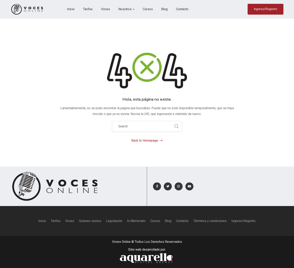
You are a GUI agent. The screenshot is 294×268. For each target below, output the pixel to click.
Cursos (148, 9)
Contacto (182, 9)
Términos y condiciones (210, 221)
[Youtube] (189, 186)
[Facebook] (157, 186)
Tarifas (88, 9)
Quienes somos (90, 221)
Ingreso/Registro (265, 9)
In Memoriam (136, 221)
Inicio (71, 9)
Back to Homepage (144, 140)
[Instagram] (179, 186)
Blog (164, 9)
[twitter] (168, 186)
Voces (105, 9)
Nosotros (125, 9)
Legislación (114, 221)
